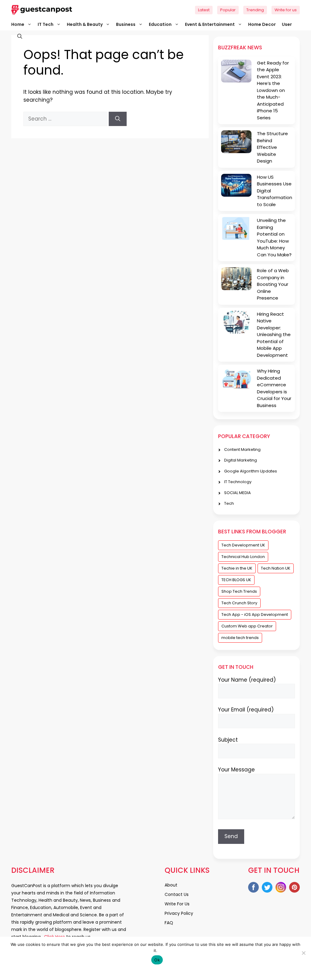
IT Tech (45, 24)
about (171, 885)
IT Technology (237, 482)
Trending (255, 10)
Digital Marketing (240, 460)
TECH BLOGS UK (236, 580)
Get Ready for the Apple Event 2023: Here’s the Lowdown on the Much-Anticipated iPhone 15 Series (273, 90)
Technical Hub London (243, 557)
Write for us (286, 10)
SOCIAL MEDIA (237, 493)
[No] (303, 953)
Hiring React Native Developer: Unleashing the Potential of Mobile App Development (274, 334)
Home (17, 24)
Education (160, 24)
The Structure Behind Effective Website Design (272, 147)
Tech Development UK (243, 545)
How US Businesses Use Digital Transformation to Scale (274, 191)
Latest (204, 10)
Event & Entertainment (210, 24)
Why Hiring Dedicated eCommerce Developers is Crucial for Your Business (274, 388)
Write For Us (177, 904)
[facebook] (253, 888)
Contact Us (177, 894)
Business (125, 24)
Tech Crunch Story (239, 603)
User (287, 24)
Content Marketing (242, 449)
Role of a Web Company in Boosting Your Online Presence (273, 284)
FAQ (169, 923)
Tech (229, 503)
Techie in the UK (236, 568)
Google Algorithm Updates (250, 471)
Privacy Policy (179, 913)
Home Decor (262, 24)
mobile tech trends (240, 638)
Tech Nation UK (275, 568)
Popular (228, 10)
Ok (157, 959)
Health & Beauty (85, 24)
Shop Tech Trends (239, 591)
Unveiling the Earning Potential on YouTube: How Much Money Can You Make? (274, 237)
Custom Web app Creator (247, 626)
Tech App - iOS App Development (254, 614)
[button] (16, 36)
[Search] (118, 119)
